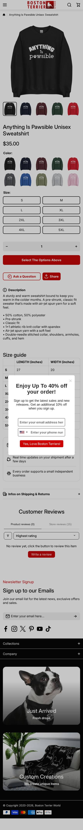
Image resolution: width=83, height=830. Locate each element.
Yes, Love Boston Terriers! (41, 444)
